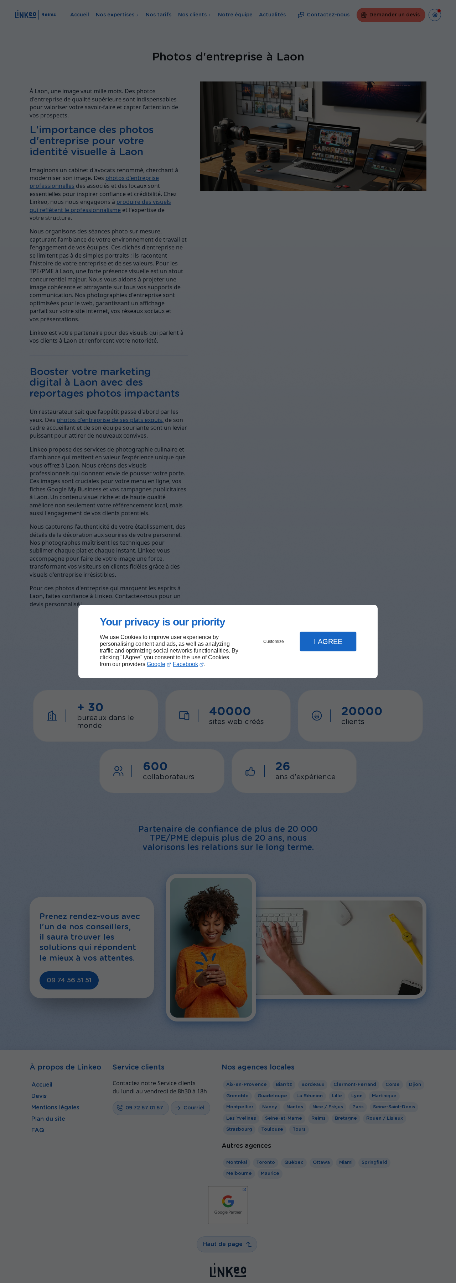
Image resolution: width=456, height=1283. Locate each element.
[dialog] (228, 642)
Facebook (185, 664)
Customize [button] (273, 641)
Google (156, 664)
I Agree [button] (328, 641)
